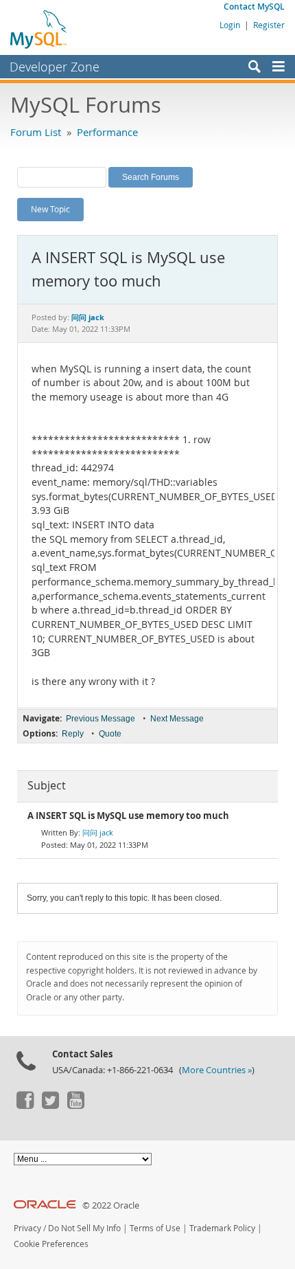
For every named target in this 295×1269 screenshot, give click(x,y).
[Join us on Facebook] (25, 1105)
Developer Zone (54, 66)
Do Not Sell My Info (84, 1228)
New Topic (50, 208)
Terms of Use (155, 1228)
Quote (110, 734)
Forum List (35, 132)
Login (230, 24)
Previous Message (100, 718)
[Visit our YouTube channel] (75, 1105)
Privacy (27, 1228)
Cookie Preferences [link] (51, 1244)
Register (269, 24)
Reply (73, 734)
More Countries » (217, 1070)
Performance (107, 132)
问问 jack (97, 832)
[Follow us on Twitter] (50, 1105)
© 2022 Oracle (110, 1205)
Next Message (177, 718)
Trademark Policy (222, 1228)
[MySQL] (39, 28)
